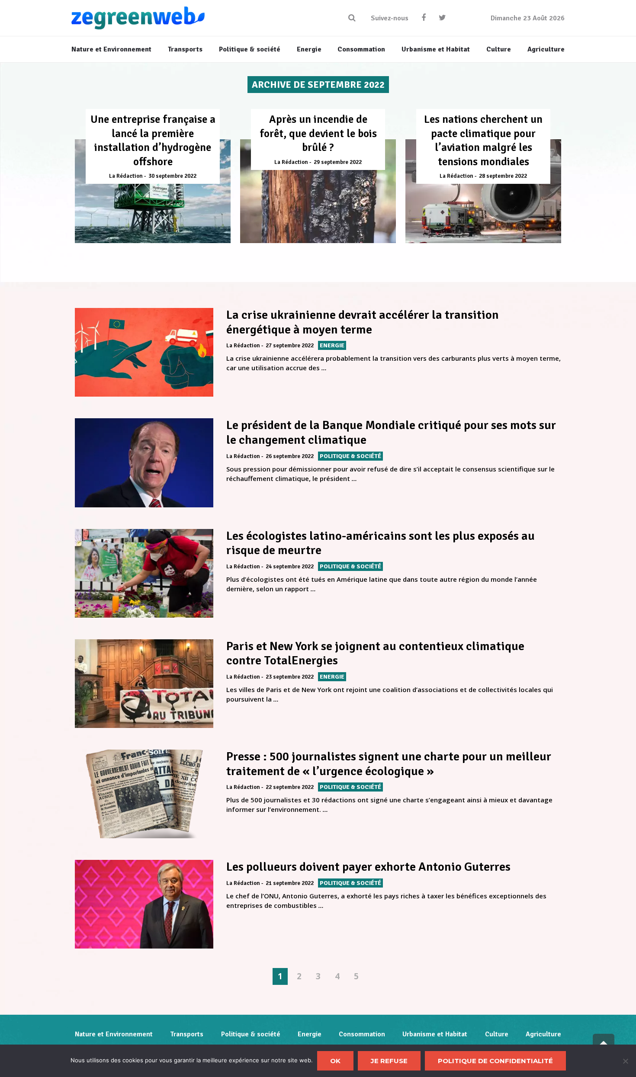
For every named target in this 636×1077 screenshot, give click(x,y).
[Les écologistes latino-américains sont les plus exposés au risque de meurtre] (144, 573)
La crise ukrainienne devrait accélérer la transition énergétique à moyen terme (362, 322)
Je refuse (389, 1061)
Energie (309, 1034)
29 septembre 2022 (338, 162)
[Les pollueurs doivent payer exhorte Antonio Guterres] (144, 904)
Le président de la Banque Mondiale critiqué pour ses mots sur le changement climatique (391, 432)
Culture (496, 1034)
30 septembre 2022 (172, 176)
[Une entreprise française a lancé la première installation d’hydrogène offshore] (153, 191)
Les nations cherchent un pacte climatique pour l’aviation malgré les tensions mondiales (483, 140)
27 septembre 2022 (290, 345)
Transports (186, 1034)
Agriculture (543, 1034)
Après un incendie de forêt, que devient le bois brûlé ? (318, 133)
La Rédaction (126, 176)
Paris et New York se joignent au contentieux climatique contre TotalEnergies (375, 653)
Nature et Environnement (114, 1034)
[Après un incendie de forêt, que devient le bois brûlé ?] (318, 191)
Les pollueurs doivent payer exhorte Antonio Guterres (368, 866)
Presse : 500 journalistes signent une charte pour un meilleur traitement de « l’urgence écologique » (388, 764)
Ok (335, 1061)
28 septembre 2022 (503, 176)
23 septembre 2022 (290, 676)
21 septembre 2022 (290, 883)
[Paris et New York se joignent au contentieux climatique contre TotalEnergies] (144, 683)
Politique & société (250, 1034)
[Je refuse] (625, 1061)
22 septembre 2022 (290, 787)
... (324, 367)
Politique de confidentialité (495, 1061)
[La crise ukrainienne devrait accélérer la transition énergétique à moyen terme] (144, 352)
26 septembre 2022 (290, 456)
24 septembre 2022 (290, 566)
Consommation (362, 1034)
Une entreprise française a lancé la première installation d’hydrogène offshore (152, 140)
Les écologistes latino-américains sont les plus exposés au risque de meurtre (380, 543)
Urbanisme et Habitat (434, 1034)
